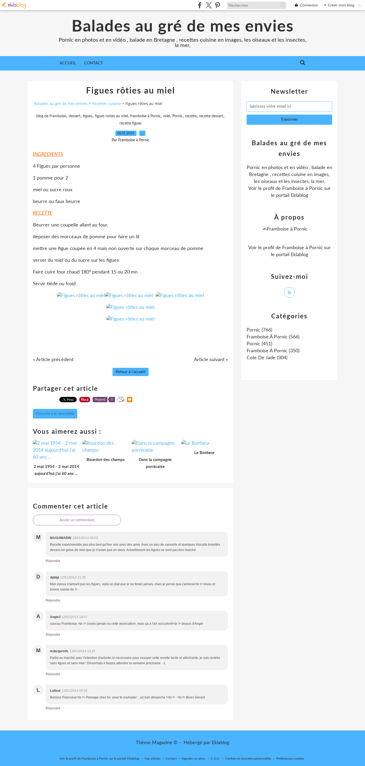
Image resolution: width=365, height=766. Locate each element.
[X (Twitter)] (208, 5)
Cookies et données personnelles (248, 758)
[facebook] (199, 5)
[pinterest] (217, 5)
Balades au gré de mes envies (183, 27)
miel (166, 116)
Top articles (152, 758)
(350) (273, 351)
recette (191, 116)
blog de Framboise (51, 116)
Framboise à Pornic (302, 188)
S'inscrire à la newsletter (55, 414)
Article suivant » (211, 359)
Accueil (68, 63)
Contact (93, 63)
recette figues (130, 123)
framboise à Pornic (145, 116)
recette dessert (211, 116)
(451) (259, 344)
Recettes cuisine (106, 103)
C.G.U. (215, 758)
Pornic (177, 116)
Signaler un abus (194, 758)
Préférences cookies (290, 758)
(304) (267, 357)
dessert (74, 116)
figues (87, 116)
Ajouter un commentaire (77, 520)
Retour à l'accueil (130, 372)
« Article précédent (53, 359)
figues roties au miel (111, 116)
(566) (273, 337)
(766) (259, 330)
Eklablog (220, 742)
